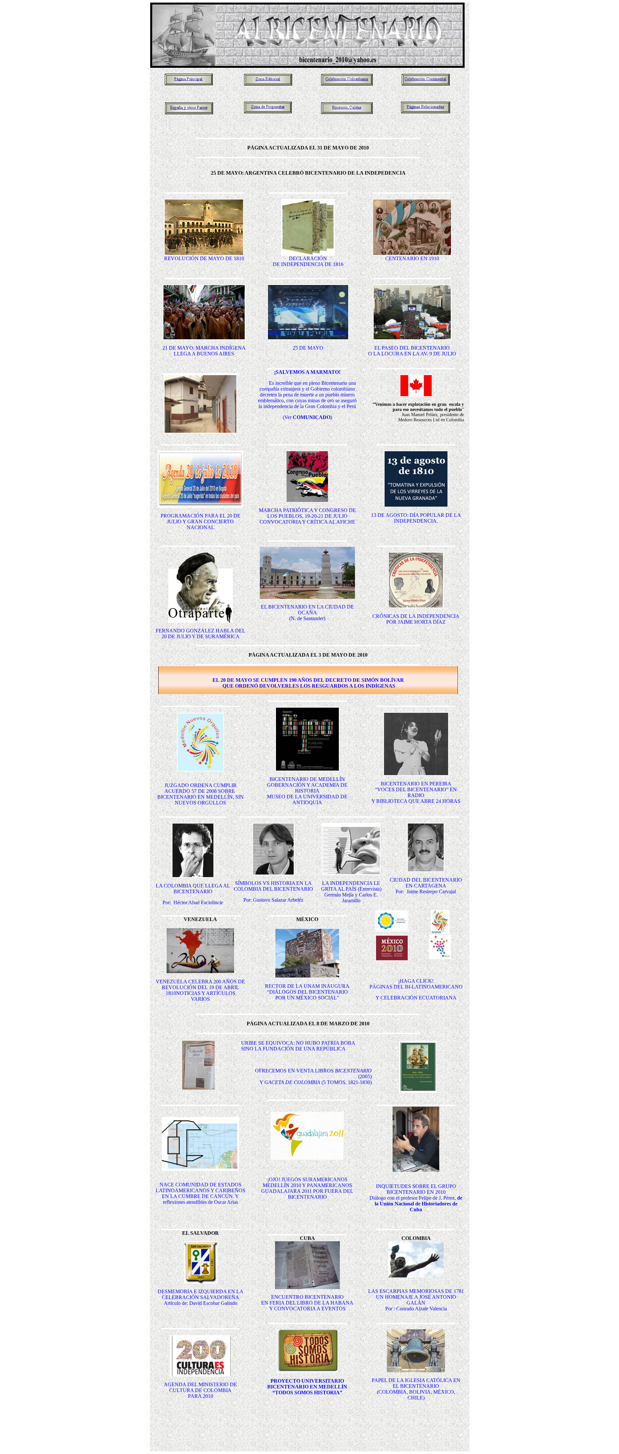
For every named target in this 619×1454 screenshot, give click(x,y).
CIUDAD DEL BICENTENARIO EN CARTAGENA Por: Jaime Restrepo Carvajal (426, 885)
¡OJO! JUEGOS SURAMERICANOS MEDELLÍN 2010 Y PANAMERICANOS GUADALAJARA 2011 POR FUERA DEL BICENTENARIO (307, 1188)
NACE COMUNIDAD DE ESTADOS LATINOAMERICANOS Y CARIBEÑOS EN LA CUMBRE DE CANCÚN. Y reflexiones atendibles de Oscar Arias (200, 1193)
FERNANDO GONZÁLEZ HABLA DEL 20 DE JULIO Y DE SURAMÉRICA (200, 633)
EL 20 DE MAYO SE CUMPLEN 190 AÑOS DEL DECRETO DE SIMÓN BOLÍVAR (308, 680)
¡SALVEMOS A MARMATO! (307, 372)
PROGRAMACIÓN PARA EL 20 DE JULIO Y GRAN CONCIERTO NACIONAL (201, 521)
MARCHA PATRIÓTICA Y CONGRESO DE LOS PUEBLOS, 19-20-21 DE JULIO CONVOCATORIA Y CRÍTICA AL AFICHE (307, 516)
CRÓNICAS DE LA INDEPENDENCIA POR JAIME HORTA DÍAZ (415, 619)
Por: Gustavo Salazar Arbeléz (273, 900)
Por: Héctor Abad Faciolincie (192, 902)
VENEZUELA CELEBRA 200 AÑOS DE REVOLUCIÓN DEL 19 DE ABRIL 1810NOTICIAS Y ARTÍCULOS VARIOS (200, 990)
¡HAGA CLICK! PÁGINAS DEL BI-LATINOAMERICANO (416, 983)
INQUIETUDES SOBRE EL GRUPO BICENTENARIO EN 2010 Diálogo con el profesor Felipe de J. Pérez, (415, 1197)
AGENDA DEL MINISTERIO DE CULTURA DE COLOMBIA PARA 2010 (200, 1390)
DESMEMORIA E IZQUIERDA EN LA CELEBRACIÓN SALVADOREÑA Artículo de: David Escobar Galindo (200, 1297)
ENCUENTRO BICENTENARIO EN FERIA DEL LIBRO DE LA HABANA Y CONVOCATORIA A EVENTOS (307, 1302)
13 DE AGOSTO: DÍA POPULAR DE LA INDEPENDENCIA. (416, 518)
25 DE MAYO (308, 348)
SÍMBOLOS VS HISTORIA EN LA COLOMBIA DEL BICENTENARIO (273, 886)
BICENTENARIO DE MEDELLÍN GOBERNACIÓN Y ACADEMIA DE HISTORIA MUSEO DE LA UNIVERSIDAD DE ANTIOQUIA (307, 790)
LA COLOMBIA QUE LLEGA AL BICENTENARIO (193, 888)
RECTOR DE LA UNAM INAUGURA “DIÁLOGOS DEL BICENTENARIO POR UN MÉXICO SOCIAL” (307, 991)
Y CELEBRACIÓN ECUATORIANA (416, 997)
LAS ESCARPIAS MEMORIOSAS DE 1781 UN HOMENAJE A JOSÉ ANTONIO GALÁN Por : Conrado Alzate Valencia (416, 1299)
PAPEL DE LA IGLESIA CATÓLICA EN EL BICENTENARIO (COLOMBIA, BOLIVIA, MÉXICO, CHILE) (416, 1388)
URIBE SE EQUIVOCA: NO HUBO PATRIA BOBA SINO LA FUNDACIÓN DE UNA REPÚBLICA (298, 1045)
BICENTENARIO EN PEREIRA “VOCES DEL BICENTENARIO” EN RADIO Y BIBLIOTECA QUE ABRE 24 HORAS (415, 792)
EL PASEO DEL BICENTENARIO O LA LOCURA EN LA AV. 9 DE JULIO (412, 350)
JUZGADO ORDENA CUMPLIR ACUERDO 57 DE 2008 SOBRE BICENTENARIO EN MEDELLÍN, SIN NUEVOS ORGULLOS (200, 794)
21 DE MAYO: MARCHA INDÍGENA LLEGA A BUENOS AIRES (204, 350)
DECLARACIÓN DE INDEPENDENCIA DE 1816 (308, 261)
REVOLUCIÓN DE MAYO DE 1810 (204, 258)
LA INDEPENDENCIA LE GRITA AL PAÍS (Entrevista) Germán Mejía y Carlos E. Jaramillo (351, 891)
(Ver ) (307, 417)
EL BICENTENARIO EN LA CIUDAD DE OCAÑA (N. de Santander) (307, 612)
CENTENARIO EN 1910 (412, 258)
